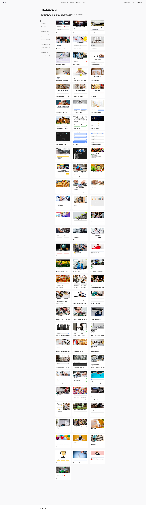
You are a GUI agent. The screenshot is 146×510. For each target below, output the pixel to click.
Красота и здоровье (45, 49)
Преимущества (64, 2)
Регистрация (139, 2)
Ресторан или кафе (45, 34)
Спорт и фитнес (44, 52)
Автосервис (43, 26)
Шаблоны (78, 2)
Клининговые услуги (45, 47)
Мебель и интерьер (45, 39)
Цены (84, 2)
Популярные (43, 23)
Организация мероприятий (46, 55)
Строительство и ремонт (46, 28)
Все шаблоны (44, 21)
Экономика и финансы (45, 44)
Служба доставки (45, 31)
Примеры (72, 2)
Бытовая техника (45, 36)
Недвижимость (44, 41)
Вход (133, 2)
